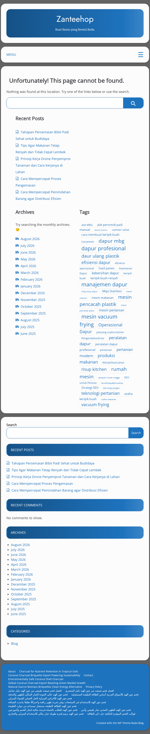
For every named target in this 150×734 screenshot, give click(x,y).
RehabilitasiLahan (113, 362)
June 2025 (28, 333)
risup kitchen (94, 369)
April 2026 (28, 266)
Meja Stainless (112, 291)
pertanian (106, 350)
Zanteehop (75, 19)
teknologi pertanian (100, 393)
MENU (11, 54)
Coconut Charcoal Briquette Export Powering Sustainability (44, 675)
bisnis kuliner (101, 230)
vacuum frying (95, 404)
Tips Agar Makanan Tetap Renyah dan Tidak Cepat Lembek (56, 470)
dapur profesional (103, 248)
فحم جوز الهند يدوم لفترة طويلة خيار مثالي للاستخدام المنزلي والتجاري (46, 713)
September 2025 (33, 313)
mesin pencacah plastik (106, 300)
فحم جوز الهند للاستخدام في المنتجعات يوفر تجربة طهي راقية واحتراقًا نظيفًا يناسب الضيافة (57, 702)
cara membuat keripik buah (100, 235)
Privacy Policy (94, 686)
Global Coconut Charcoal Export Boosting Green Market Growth (47, 683)
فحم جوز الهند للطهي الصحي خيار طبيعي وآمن (106, 710)
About (12, 671)
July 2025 (27, 327)
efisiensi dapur (95, 262)
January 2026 (30, 286)
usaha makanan (108, 399)
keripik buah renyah (104, 278)
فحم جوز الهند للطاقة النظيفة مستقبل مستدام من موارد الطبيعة (42, 706)
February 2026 (31, 279)
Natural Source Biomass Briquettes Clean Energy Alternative (45, 686)
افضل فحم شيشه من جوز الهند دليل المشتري (89, 690)
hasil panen (107, 268)
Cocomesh (87, 241)
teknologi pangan (111, 388)
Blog (14, 643)
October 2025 (31, 306)
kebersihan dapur (105, 273)
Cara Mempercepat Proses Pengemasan (42, 483)
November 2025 (33, 300)
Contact (88, 675)
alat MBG (87, 225)
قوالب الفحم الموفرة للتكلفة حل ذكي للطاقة (111, 713)
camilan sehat (120, 230)
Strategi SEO (89, 388)
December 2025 (33, 293)
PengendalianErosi (92, 338)
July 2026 (27, 245)
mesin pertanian (111, 310)
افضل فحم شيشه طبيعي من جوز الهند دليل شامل (35, 690)
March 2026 (30, 272)
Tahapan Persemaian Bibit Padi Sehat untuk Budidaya (53, 463)
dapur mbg (111, 240)
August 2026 (30, 239)
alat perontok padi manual (101, 227)
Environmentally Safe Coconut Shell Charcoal (35, 679)
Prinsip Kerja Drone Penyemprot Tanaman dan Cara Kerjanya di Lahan (43, 165)
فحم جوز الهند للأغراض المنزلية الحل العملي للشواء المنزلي (40, 698)
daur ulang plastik (100, 256)
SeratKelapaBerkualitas (112, 383)
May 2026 (28, 259)
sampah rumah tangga (109, 377)
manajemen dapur (104, 284)
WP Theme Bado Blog (131, 723)
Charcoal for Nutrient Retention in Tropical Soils (48, 671)
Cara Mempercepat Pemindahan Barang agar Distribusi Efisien (60, 490)
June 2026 (28, 252)
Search (11, 425)
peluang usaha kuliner (110, 332)
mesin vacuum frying (98, 320)
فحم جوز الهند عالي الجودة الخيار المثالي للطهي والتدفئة (38, 694)
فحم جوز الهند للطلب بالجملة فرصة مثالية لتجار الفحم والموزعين (42, 710)
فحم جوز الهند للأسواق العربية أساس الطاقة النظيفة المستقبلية (104, 694)
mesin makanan (103, 298)
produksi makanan (97, 359)
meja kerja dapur (89, 291)
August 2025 (30, 320)
